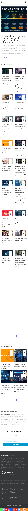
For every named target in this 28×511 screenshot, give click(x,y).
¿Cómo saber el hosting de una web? (6, 260)
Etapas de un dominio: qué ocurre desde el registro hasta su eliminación (6, 81)
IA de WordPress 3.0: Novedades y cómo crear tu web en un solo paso (6, 302)
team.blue (11, 465)
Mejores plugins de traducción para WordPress (6, 168)
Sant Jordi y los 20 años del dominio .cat (20, 300)
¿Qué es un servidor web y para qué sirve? (6, 280)
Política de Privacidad (10, 441)
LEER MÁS (13, 336)
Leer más (5, 57)
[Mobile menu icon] (26, 2)
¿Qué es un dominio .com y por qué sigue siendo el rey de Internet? (19, 282)
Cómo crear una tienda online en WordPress (6, 151)
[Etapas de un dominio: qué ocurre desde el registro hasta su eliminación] (14, 19)
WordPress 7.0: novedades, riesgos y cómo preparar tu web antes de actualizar (7, 389)
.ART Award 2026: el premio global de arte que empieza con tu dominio (7, 243)
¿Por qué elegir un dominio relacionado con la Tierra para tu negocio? (20, 322)
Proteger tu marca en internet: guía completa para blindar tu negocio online (20, 263)
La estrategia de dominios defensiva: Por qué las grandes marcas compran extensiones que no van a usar (7, 131)
